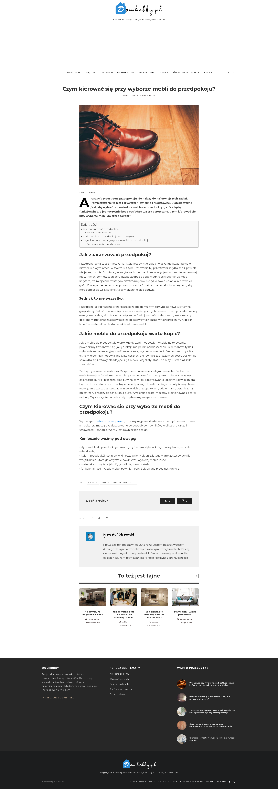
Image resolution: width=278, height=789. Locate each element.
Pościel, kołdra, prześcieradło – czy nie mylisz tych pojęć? (209, 698)
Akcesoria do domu (119, 674)
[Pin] (99, 518)
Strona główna (138, 782)
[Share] (92, 518)
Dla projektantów (167, 782)
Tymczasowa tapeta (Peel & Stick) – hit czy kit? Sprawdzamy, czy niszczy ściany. (212, 711)
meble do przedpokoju (109, 421)
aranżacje (73, 72)
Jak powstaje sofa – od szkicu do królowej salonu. (123, 614)
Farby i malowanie (119, 694)
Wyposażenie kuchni (120, 679)
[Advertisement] (139, 47)
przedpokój (134, 95)
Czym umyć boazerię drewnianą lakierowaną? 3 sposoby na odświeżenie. (211, 725)
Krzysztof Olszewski (118, 534)
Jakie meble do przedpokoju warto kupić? (108, 236)
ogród (207, 72)
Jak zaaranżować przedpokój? (101, 229)
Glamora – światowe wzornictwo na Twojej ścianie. (212, 739)
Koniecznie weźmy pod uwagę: (103, 244)
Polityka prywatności (191, 782)
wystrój (107, 72)
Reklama (221, 782)
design (142, 72)
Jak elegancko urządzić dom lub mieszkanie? (154, 614)
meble (195, 72)
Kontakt (210, 782)
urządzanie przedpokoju (119, 482)
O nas (152, 782)
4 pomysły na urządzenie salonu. (93, 613)
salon (96, 619)
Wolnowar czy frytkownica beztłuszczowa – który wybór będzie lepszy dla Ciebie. (212, 684)
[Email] (107, 518)
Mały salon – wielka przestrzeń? (185, 613)
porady (163, 72)
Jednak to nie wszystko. (99, 232)
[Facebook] (230, 782)
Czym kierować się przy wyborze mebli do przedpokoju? (117, 240)
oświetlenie (180, 72)
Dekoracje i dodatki (119, 684)
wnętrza (90, 72)
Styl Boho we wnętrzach (122, 689)
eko (152, 72)
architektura (125, 72)
